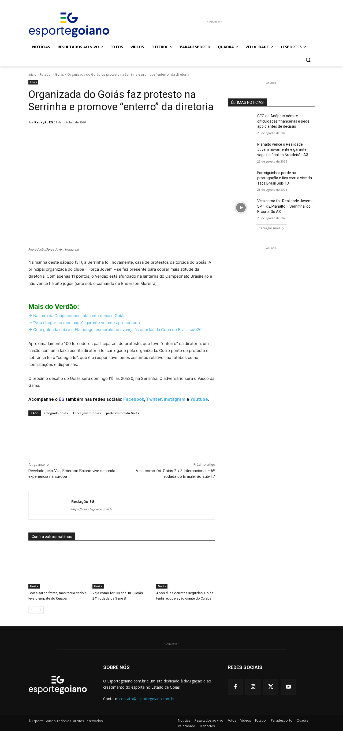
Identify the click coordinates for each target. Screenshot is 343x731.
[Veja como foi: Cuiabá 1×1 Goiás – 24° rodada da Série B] (121, 568)
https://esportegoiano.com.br (92, 509)
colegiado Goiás (56, 413)
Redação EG (43, 122)
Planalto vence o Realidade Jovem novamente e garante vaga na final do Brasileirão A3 (282, 149)
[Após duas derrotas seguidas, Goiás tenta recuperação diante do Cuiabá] (185, 568)
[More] (166, 136)
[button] (308, 59)
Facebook (133, 399)
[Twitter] (270, 687)
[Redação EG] (50, 505)
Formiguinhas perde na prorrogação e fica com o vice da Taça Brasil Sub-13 (284, 178)
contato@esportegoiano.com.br (147, 698)
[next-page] (40, 610)
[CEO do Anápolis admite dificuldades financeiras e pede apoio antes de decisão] (241, 122)
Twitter (154, 399)
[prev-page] (31, 610)
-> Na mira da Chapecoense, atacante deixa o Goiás (76, 315)
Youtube (199, 399)
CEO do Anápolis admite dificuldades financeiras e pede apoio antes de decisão (283, 121)
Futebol (45, 74)
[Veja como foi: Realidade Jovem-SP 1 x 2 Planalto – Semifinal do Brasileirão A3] (241, 208)
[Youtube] (288, 687)
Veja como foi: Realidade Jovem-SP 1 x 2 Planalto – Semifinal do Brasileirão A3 (285, 206)
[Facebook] (235, 687)
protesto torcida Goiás (122, 413)
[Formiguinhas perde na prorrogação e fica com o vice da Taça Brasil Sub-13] (241, 179)
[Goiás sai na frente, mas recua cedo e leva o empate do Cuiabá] (57, 568)
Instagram (174, 399)
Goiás (59, 74)
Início (32, 74)
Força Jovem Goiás (87, 413)
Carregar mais (269, 228)
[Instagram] (252, 687)
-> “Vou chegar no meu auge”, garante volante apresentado (84, 322)
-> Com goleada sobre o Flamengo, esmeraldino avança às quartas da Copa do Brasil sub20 (115, 329)
